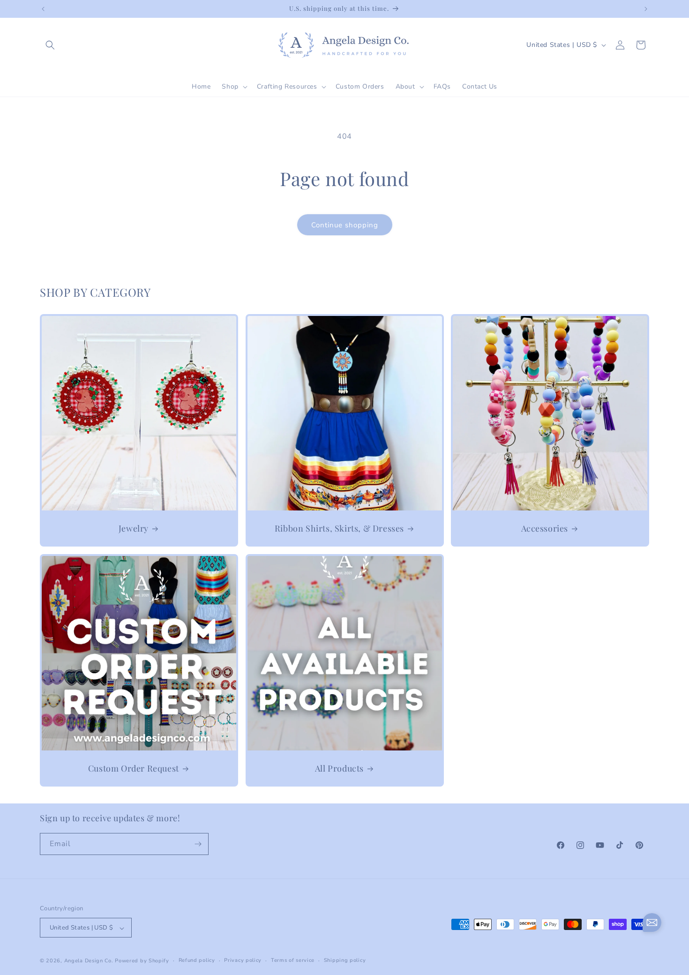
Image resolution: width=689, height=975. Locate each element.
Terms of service (293, 960)
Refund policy (197, 960)
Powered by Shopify (142, 961)
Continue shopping (344, 225)
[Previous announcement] (43, 9)
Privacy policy (243, 960)
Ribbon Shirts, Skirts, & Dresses (339, 528)
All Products (339, 768)
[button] (50, 45)
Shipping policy (345, 960)
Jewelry (134, 528)
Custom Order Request (133, 768)
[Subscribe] (197, 844)
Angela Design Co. (88, 961)
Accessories (545, 528)
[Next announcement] (646, 9)
